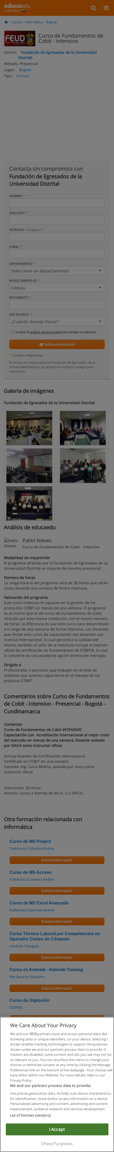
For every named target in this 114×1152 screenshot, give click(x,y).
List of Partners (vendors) (30, 1115)
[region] (57, 1084)
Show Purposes (57, 1143)
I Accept (57, 1129)
